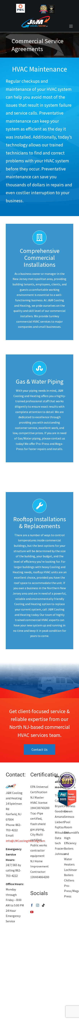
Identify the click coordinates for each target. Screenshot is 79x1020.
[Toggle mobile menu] (71, 26)
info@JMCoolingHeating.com (25, 841)
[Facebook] (31, 905)
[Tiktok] (43, 905)
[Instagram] (37, 905)
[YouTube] (31, 911)
